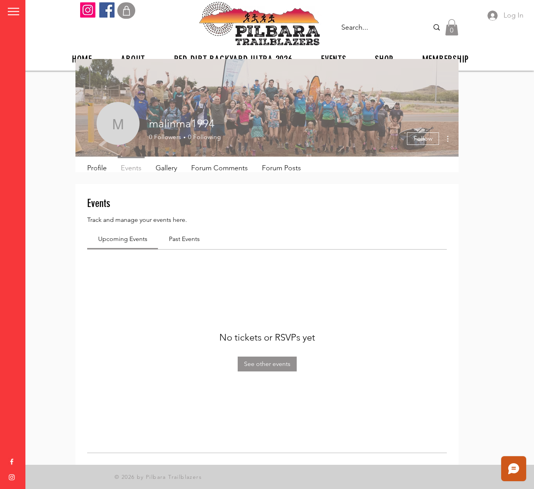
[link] (122, 239)
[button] (13, 11)
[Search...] (436, 27)
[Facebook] (107, 10)
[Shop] (126, 10)
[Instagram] (87, 10)
